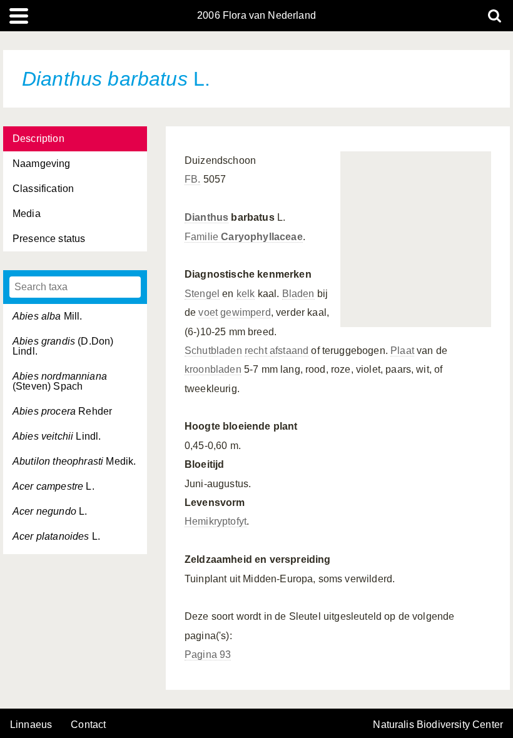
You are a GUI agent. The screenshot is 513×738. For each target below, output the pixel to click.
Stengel (202, 293)
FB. (192, 179)
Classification (43, 188)
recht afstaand (276, 350)
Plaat (402, 350)
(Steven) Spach (60, 381)
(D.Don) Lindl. (63, 346)
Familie (244, 236)
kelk (245, 293)
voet (208, 312)
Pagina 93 (208, 654)
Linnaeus (31, 725)
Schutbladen (213, 350)
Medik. (74, 461)
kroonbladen (213, 369)
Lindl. (57, 436)
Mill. (48, 316)
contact (88, 724)
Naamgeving (42, 163)
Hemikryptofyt (215, 521)
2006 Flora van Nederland (256, 16)
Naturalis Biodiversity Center (438, 725)
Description (38, 138)
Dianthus (206, 217)
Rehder (62, 411)
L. (53, 486)
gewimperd (245, 312)
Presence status (49, 238)
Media (27, 213)
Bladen (298, 293)
